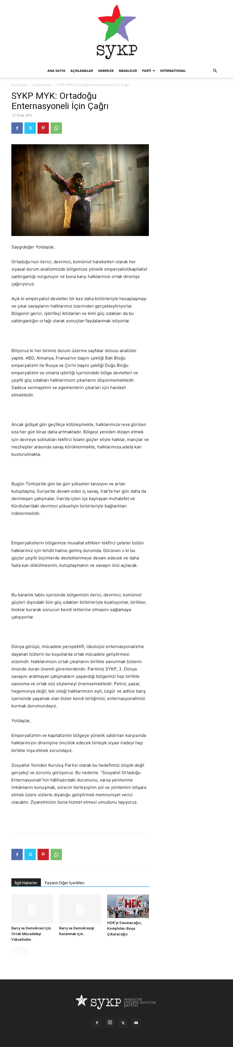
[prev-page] (14, 950)
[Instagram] (110, 1022)
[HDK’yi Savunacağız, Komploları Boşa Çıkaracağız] (128, 906)
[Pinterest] (43, 128)
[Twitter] (30, 128)
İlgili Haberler (26, 883)
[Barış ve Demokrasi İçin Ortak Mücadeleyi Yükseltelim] (32, 909)
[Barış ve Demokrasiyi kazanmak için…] (80, 909)
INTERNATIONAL (173, 70)
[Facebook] (17, 128)
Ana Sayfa (19, 84)
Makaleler (128, 70)
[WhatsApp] (56, 128)
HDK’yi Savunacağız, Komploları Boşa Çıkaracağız (124, 928)
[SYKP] (116, 32)
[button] (215, 71)
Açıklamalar (81, 70)
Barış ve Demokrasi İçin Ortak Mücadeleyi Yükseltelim (31, 934)
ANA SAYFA (56, 70)
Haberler (106, 70)
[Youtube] (136, 1023)
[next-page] (24, 950)
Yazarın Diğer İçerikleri (64, 883)
